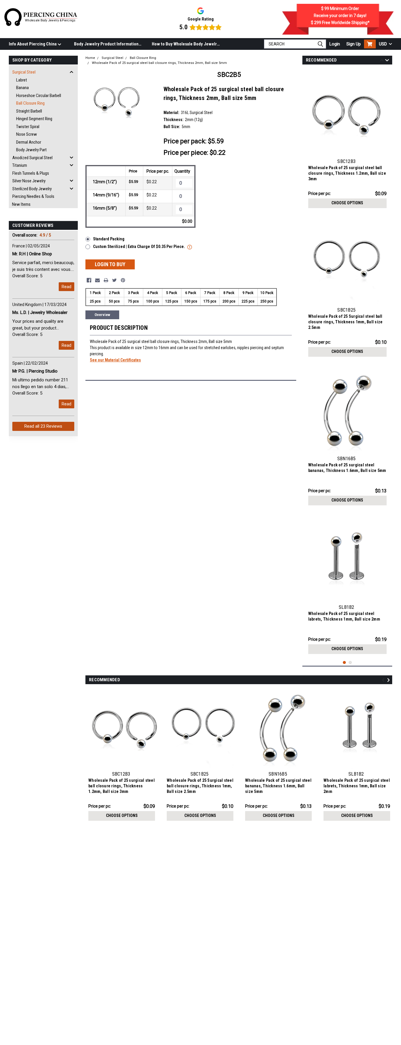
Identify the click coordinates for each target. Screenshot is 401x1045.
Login (334, 44)
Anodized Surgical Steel (32, 157)
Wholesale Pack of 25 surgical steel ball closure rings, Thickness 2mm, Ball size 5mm (159, 63)
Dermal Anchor (28, 142)
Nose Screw (26, 134)
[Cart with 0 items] (370, 44)
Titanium (19, 165)
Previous (382, 61)
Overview (102, 314)
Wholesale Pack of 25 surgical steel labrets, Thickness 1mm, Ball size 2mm (344, 616)
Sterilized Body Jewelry (32, 188)
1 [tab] (344, 662)
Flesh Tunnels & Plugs (30, 173)
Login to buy (110, 264)
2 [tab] (350, 662)
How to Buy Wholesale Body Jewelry (185, 44)
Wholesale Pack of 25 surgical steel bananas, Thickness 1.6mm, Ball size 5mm (347, 468)
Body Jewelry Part (31, 149)
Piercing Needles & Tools (33, 196)
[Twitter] (114, 280)
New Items (21, 204)
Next (387, 61)
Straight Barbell (29, 111)
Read (66, 286)
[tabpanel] (347, 140)
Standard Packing (108, 239)
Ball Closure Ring (30, 103)
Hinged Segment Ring (34, 118)
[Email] (97, 280)
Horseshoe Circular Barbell (38, 95)
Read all (43, 426)
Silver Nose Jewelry (29, 180)
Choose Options (347, 202)
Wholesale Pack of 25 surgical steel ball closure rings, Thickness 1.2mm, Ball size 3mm (347, 173)
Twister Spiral (27, 126)
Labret (21, 80)
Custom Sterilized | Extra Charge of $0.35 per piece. (139, 246)
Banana (22, 87)
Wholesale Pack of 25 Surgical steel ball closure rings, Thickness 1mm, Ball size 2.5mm (345, 322)
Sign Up (353, 44)
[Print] (106, 280)
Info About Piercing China (33, 44)
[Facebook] (89, 280)
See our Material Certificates (115, 360)
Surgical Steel (24, 72)
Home (90, 58)
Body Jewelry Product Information (106, 44)
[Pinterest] (123, 280)
